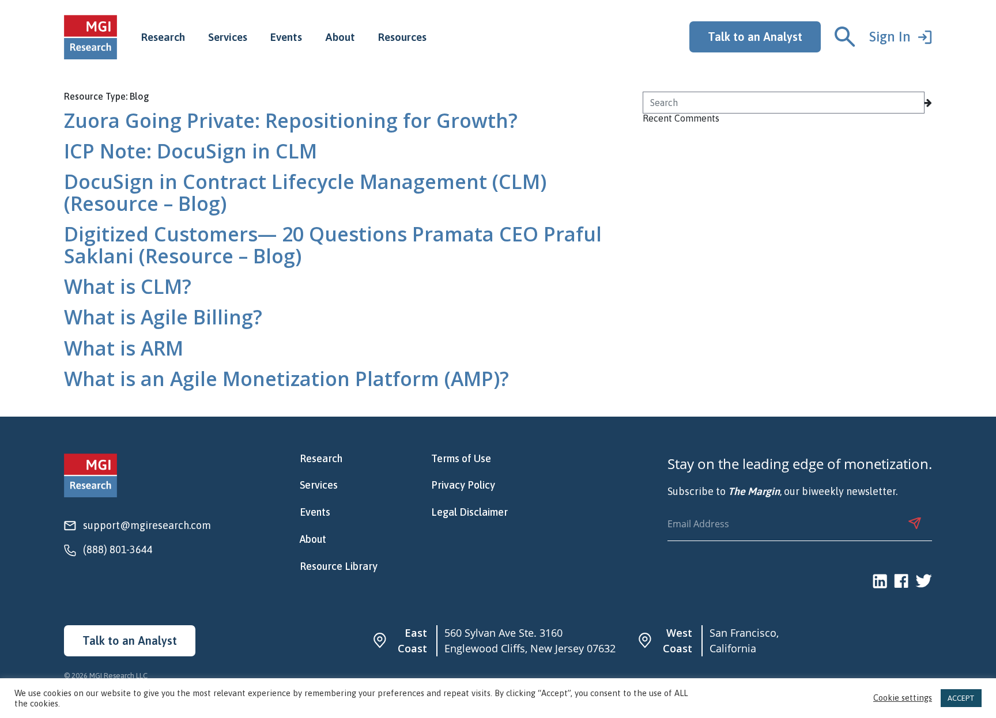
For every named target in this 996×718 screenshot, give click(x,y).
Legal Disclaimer (469, 512)
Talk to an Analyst (755, 36)
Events (286, 37)
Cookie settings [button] (902, 698)
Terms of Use (461, 459)
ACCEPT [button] (961, 698)
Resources (402, 37)
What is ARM (123, 348)
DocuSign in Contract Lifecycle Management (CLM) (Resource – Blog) (305, 192)
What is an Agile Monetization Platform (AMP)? (286, 378)
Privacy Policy (463, 485)
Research (163, 37)
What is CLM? (127, 286)
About (340, 37)
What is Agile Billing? (163, 317)
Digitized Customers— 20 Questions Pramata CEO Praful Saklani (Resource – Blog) (333, 245)
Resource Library (339, 566)
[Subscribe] (914, 523)
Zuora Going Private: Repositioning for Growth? (291, 120)
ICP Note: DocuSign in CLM (190, 151)
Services (227, 37)
